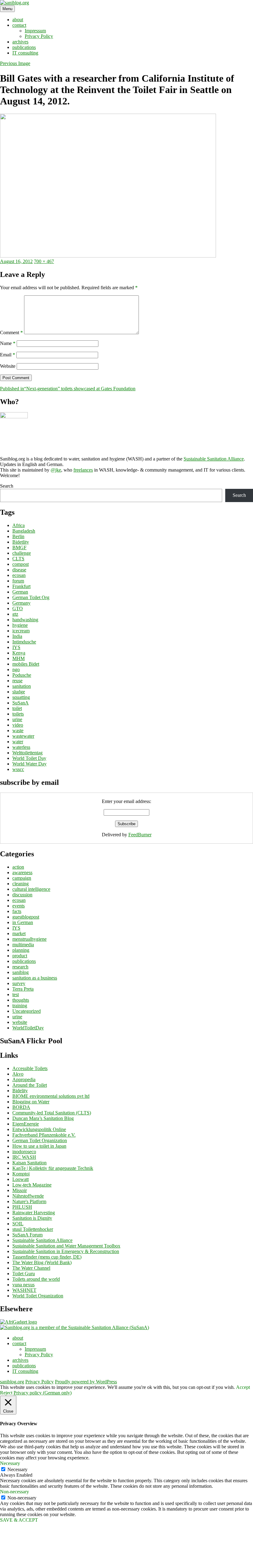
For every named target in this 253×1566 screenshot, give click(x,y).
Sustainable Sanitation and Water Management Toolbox (66, 1245)
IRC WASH (24, 1157)
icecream (21, 630)
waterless (21, 747)
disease (19, 569)
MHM (18, 658)
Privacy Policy (39, 36)
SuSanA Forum (27, 1234)
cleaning (20, 883)
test (15, 994)
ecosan (19, 575)
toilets (18, 713)
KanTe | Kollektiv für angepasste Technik (52, 1168)
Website (7, 366)
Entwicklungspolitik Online (39, 1129)
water (17, 741)
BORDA (21, 1107)
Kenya (18, 652)
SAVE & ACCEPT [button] (19, 1520)
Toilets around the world (36, 1279)
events (18, 905)
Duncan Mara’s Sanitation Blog (43, 1118)
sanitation (21, 686)
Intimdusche (24, 641)
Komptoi (21, 1173)
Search (6, 486)
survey (18, 983)
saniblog (20, 972)
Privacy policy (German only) (43, 1392)
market (19, 933)
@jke (56, 470)
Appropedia (23, 1079)
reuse (17, 680)
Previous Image (15, 63)
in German (22, 922)
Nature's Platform (29, 1201)
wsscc (18, 769)
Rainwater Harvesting (33, 1212)
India (17, 636)
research (20, 966)
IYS (16, 647)
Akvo (17, 1074)
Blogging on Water (30, 1101)
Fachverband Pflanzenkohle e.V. (44, 1135)
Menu (7, 8)
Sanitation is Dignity (32, 1218)
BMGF (19, 547)
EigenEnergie (25, 1123)
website (19, 1022)
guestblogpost (25, 916)
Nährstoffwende (28, 1196)
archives (20, 41)
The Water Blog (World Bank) (42, 1262)
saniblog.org (12, 1381)
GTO (17, 608)
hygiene (20, 625)
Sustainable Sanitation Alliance (214, 458)
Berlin (18, 536)
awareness (22, 872)
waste (17, 730)
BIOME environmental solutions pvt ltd (50, 1096)
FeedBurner (139, 834)
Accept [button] (243, 1387)
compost (20, 564)
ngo (16, 669)
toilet (17, 708)
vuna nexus (23, 1284)
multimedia (23, 944)
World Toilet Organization (37, 1295)
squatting (21, 697)
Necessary (17, 1469)
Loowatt (20, 1179)
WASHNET (24, 1290)
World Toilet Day (29, 758)
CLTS (18, 558)
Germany (21, 603)
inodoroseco (24, 1151)
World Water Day (29, 763)
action (18, 867)
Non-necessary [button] (14, 1491)
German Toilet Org (30, 597)
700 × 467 (44, 261)
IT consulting (25, 52)
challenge (21, 553)
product (19, 955)
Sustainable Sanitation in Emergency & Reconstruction (65, 1251)
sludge (18, 691)
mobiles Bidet (25, 664)
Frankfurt (21, 586)
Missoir (19, 1190)
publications (24, 47)
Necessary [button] (10, 1463)
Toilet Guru (23, 1273)
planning (20, 950)
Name (7, 343)
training (19, 1005)
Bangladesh (23, 530)
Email (7, 354)
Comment (11, 332)
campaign (21, 878)
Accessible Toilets (30, 1068)
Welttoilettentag (27, 752)
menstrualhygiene (29, 939)
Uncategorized (26, 1011)
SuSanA (20, 702)
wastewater (23, 736)
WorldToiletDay (28, 1027)
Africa (18, 525)
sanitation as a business (34, 977)
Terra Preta (23, 989)
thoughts (20, 1000)
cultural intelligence (31, 889)
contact (19, 25)
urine (17, 719)
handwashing (25, 619)
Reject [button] (6, 1392)
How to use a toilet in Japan (39, 1146)
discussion (22, 894)
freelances (83, 470)
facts (16, 911)
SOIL (17, 1223)
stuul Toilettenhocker (32, 1229)
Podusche (21, 675)
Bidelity (20, 1090)
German (20, 591)
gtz (15, 614)
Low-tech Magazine (32, 1184)
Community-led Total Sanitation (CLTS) (51, 1112)
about (17, 19)
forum (18, 580)
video (17, 725)
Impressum (35, 30)
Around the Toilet (29, 1085)
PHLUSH (22, 1207)
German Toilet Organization (39, 1140)
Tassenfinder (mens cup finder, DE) (46, 1257)
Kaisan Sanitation (29, 1162)
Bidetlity (20, 542)
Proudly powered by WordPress (86, 1381)
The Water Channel (31, 1268)
